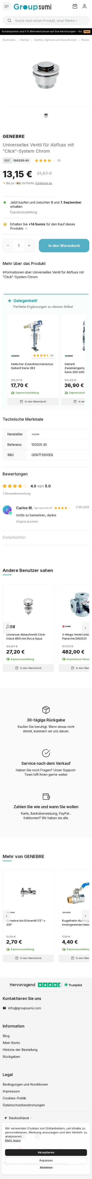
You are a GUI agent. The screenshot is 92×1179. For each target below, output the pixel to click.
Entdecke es (44, 183)
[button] (48, 160)
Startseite (9, 40)
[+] (29, 245)
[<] (6, 628)
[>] (85, 628)
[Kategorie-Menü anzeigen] (6, 6)
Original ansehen (27, 521)
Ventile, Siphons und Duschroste (55, 40)
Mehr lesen (13, 1140)
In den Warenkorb (64, 245)
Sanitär (24, 40)
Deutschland (19, 1118)
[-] (8, 245)
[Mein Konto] (84, 6)
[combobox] (46, 20)
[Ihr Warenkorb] (75, 6)
